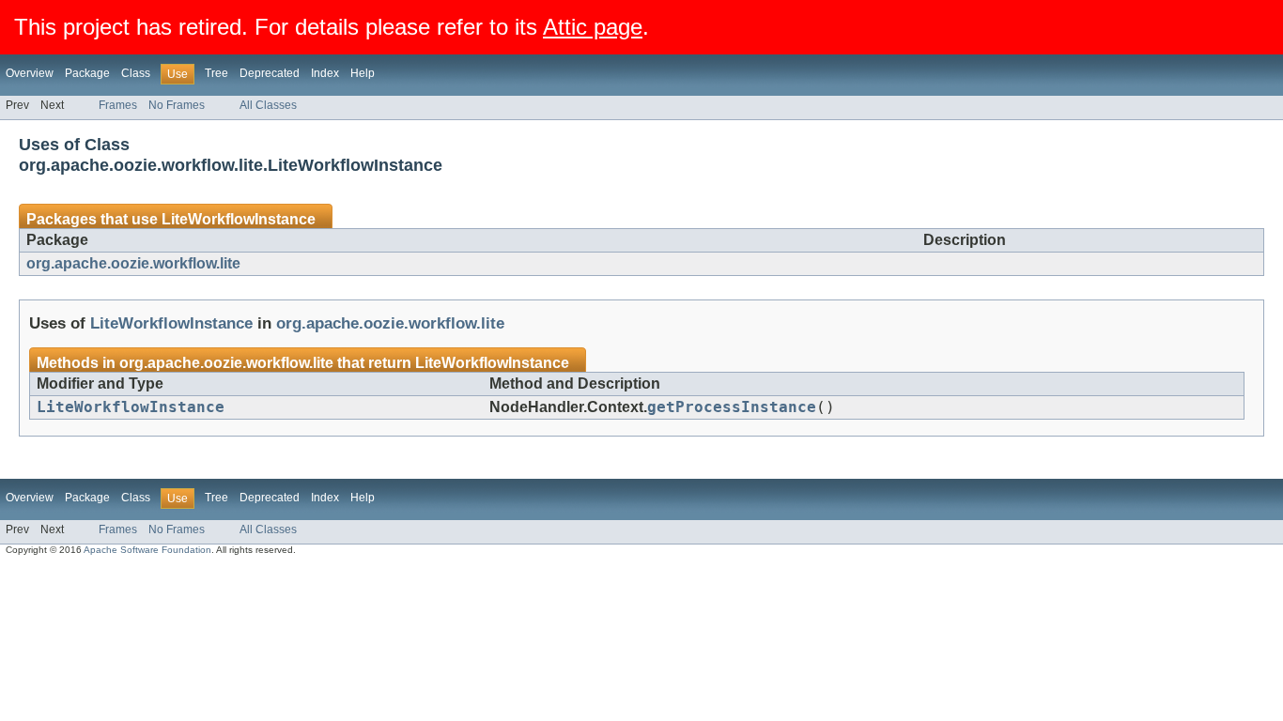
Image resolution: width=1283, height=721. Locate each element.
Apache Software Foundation (147, 550)
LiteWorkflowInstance (239, 219)
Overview (30, 73)
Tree (216, 73)
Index (325, 73)
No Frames (176, 105)
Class (135, 73)
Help (362, 73)
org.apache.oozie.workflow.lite (133, 263)
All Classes (268, 105)
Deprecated (270, 73)
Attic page (592, 26)
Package (87, 73)
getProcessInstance (731, 407)
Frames (118, 105)
